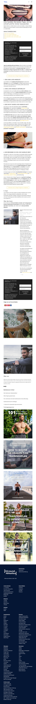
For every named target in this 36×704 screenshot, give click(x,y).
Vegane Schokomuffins (23, 616)
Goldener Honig (22, 643)
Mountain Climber (7, 660)
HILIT (20, 659)
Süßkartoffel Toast (22, 637)
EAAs (5, 619)
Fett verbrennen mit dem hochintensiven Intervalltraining (16, 398)
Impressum (21, 570)
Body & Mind (6, 603)
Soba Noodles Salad (23, 642)
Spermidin (6, 624)
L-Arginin (5, 627)
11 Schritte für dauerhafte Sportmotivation (13, 404)
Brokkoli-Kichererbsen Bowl (24, 639)
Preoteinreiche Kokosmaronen (25, 634)
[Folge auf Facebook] (11, 305)
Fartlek (20, 660)
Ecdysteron (6, 620)
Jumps (5, 659)
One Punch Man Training (24, 663)
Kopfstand (6, 647)
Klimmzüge (6, 667)
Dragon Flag (6, 652)
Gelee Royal (6, 637)
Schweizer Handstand (8, 650)
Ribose (5, 631)
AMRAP (20, 649)
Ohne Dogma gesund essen (9, 395)
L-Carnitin (6, 626)
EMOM (20, 647)
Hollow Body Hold (7, 665)
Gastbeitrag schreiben (8, 593)
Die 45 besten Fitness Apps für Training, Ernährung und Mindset (18, 316)
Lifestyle (19, 318)
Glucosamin (6, 634)
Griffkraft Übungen (7, 673)
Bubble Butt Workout (23, 667)
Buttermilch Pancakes (23, 636)
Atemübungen (6, 670)
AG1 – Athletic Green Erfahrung (10, 698)
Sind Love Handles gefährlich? (10, 34)
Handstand (6, 649)
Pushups (5, 669)
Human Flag (6, 653)
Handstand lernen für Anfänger (10, 401)
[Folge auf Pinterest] (9, 305)
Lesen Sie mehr (18, 330)
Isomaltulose (6, 633)
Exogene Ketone (7, 636)
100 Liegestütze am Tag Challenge (25, 666)
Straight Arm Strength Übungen (10, 677)
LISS (19, 657)
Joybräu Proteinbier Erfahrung (10, 688)
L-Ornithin (6, 630)
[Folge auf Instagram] (7, 305)
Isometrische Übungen (8, 672)
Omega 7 (5, 623)
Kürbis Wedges (22, 620)
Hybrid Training (22, 653)
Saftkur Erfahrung (7, 683)
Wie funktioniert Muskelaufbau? (10, 393)
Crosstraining (21, 652)
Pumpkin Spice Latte (23, 631)
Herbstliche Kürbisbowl (23, 617)
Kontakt (5, 596)
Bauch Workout (22, 669)
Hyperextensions (7, 666)
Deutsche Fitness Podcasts (9, 690)
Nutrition (5, 601)
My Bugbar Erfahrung (8, 692)
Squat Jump (6, 657)
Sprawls (5, 663)
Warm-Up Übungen (7, 679)
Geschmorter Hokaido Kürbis (25, 624)
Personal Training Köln (8, 589)
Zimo (12, 318)
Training (5, 600)
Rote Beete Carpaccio (23, 626)
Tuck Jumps (6, 662)
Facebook (21, 587)
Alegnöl (5, 621)
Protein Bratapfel (22, 627)
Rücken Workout (22, 670)
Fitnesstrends (24, 108)
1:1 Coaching (6, 587)
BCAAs (5, 617)
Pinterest (20, 591)
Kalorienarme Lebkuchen (24, 633)
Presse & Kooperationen (8, 591)
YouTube (20, 590)
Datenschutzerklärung (23, 571)
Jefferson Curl (6, 656)
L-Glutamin (6, 629)
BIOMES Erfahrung (7, 699)
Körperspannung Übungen (9, 675)
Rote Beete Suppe (22, 619)
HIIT (19, 654)
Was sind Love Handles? (9, 33)
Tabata (20, 656)
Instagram (21, 589)
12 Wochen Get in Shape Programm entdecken (18, 76)
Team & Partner (7, 590)
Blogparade (6, 594)
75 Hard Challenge (22, 665)
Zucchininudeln (22, 640)
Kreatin (5, 616)
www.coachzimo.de (26, 272)
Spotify (5, 609)
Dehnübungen (6, 676)
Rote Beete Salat (22, 623)
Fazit (5, 38)
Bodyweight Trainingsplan (24, 650)
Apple (5, 610)
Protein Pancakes (22, 621)
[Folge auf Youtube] (5, 305)
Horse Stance (6, 654)
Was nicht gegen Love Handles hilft (12, 35)
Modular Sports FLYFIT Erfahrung (10, 696)
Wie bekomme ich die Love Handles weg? (13, 36)
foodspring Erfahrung (8, 695)
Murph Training (22, 662)
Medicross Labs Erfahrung (9, 693)
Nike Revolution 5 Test (8, 689)
